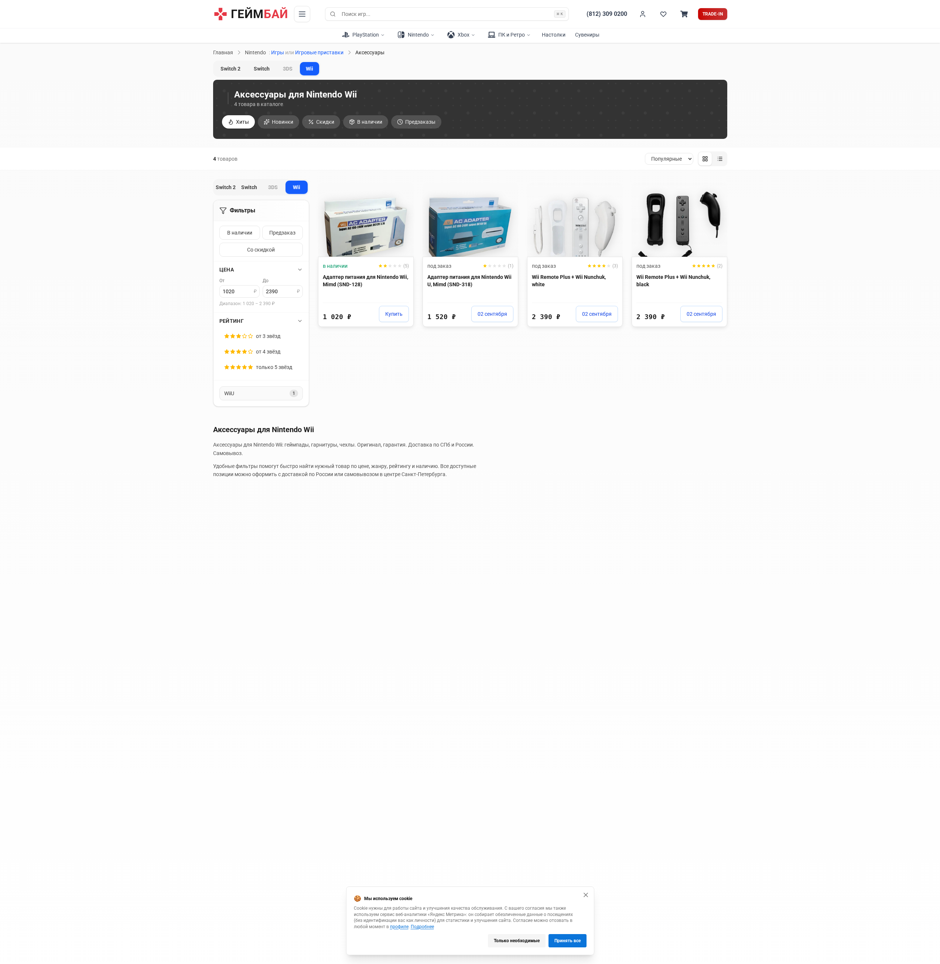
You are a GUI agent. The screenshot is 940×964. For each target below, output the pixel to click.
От (222, 280)
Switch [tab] (262, 69)
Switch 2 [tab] (230, 69)
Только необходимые (517, 940)
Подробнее (422, 926)
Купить (394, 314)
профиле (399, 926)
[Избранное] (663, 14)
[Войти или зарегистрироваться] (643, 14)
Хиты (242, 122)
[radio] (705, 158)
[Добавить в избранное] (401, 192)
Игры (277, 52)
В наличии (369, 122)
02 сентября (492, 314)
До (266, 280)
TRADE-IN (713, 14)
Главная (223, 52)
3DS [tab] (288, 69)
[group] (712, 158)
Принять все (567, 940)
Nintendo (255, 52)
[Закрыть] (585, 895)
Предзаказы (420, 122)
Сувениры (587, 35)
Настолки (553, 35)
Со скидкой (261, 250)
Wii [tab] (309, 69)
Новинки (282, 122)
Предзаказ (282, 233)
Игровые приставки (319, 52)
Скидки (325, 122)
